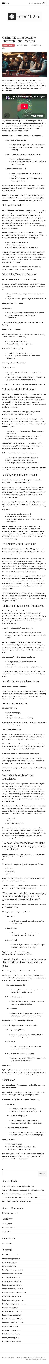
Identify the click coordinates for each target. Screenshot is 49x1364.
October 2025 (7, 1224)
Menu (6, 3)
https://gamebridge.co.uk (11, 1338)
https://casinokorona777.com (12, 1319)
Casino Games (8, 45)
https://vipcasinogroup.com (11, 1315)
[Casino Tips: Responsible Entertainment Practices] (24, 64)
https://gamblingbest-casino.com (13, 1304)
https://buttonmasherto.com (12, 1255)
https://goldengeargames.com (12, 1270)
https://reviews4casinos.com (12, 1274)
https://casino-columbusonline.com (14, 1293)
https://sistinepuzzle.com (11, 1334)
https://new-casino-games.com (13, 1300)
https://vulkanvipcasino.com (12, 1311)
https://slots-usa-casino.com (12, 1296)
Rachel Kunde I (22, 45)
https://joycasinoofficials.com (12, 1281)
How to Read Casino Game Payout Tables (16, 1201)
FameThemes (42, 1360)
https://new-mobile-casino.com (13, 1323)
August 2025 (6, 1231)
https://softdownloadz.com (11, 1341)
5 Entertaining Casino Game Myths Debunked (18, 1186)
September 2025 (8, 1228)
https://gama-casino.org (10, 1308)
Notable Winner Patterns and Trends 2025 (17, 1194)
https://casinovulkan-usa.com (12, 1289)
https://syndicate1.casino (11, 1277)
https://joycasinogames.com (12, 1285)
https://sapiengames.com (11, 1259)
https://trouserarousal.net (11, 1330)
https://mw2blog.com (9, 1262)
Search (4, 1170)
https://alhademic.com (10, 1326)
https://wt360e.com (9, 1266)
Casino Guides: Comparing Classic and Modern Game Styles (23, 1190)
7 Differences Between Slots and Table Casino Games (21, 1197)
